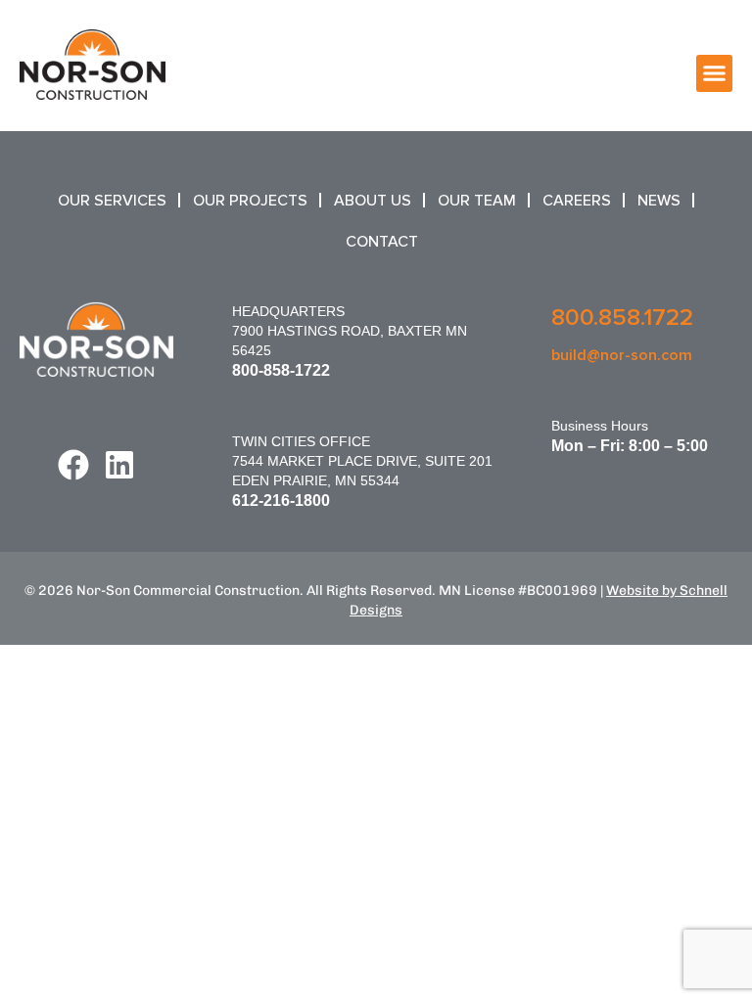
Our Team (477, 200)
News (659, 200)
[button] (714, 73)
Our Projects (250, 200)
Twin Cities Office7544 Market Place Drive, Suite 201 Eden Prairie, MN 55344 (362, 460)
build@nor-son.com (621, 355)
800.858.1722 (622, 317)
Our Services (112, 200)
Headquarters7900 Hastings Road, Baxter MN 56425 (349, 330)
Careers (576, 200)
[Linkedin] (119, 464)
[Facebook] (73, 464)
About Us (372, 200)
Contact (382, 241)
